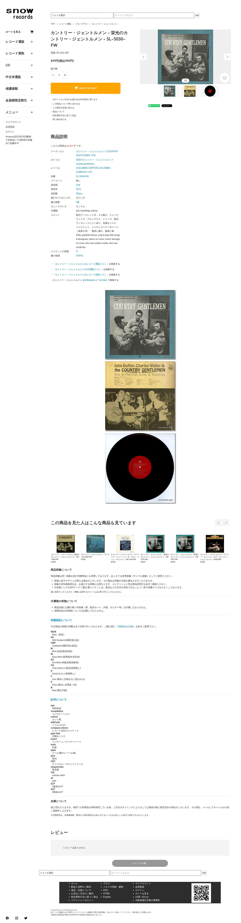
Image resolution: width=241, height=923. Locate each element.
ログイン (10, 132)
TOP (53, 24)
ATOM (106, 893)
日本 (78, 185)
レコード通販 (65, 24)
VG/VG (79, 255)
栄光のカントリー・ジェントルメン (94, 160)
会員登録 (10, 127)
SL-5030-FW (82, 176)
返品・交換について (81, 890)
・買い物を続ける (58, 119)
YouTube (102, 280)
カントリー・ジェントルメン (90, 151)
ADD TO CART (88, 88)
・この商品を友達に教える (62, 108)
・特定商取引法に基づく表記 (63, 115)
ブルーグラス (81, 24)
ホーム (74, 883)
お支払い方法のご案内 (82, 893)
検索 (197, 15)
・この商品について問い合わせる (65, 104)
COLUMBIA (82, 168)
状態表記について (61, 620)
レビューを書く (140, 863)
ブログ (106, 883)
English (107, 897)
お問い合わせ (142, 897)
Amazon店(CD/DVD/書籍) (18, 136)
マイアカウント (13, 122)
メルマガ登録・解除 (113, 887)
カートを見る (13, 31)
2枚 (77, 202)
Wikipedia (90, 280)
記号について (59, 699)
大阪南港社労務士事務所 (147, 900)
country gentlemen (85, 164)
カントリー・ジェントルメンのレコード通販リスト (81, 264)
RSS (105, 890)
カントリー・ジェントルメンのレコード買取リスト (81, 274)
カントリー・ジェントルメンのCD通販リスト (78, 269)
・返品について (57, 111)
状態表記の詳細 (125, 626)
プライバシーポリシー (82, 900)
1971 (78, 189)
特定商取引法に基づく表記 (84, 897)
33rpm (79, 193)
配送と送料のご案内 (81, 887)
